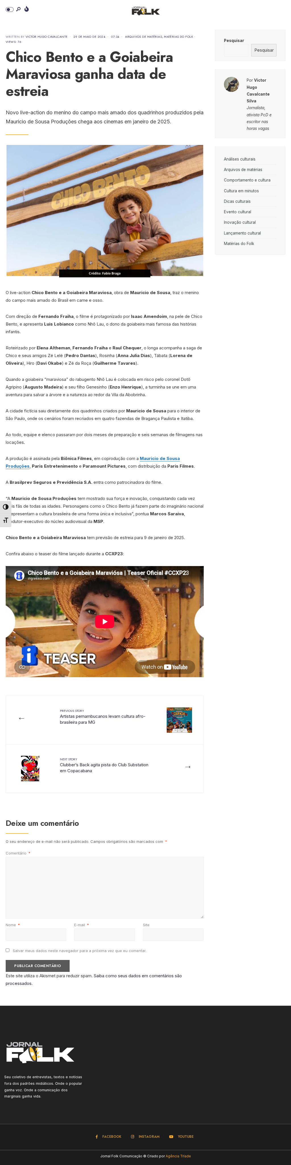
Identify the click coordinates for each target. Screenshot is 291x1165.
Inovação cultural (240, 222)
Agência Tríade (178, 1156)
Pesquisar (234, 40)
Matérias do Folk (178, 36)
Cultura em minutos (241, 191)
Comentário (18, 853)
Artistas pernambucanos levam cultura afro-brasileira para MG (103, 716)
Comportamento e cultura (247, 180)
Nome (13, 925)
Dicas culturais (237, 201)
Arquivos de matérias (143, 36)
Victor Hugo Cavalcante (47, 36)
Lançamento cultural (242, 233)
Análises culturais (239, 159)
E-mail (81, 925)
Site (146, 925)
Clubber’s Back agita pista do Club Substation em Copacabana (104, 765)
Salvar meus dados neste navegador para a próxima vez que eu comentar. (79, 950)
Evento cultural (237, 212)
